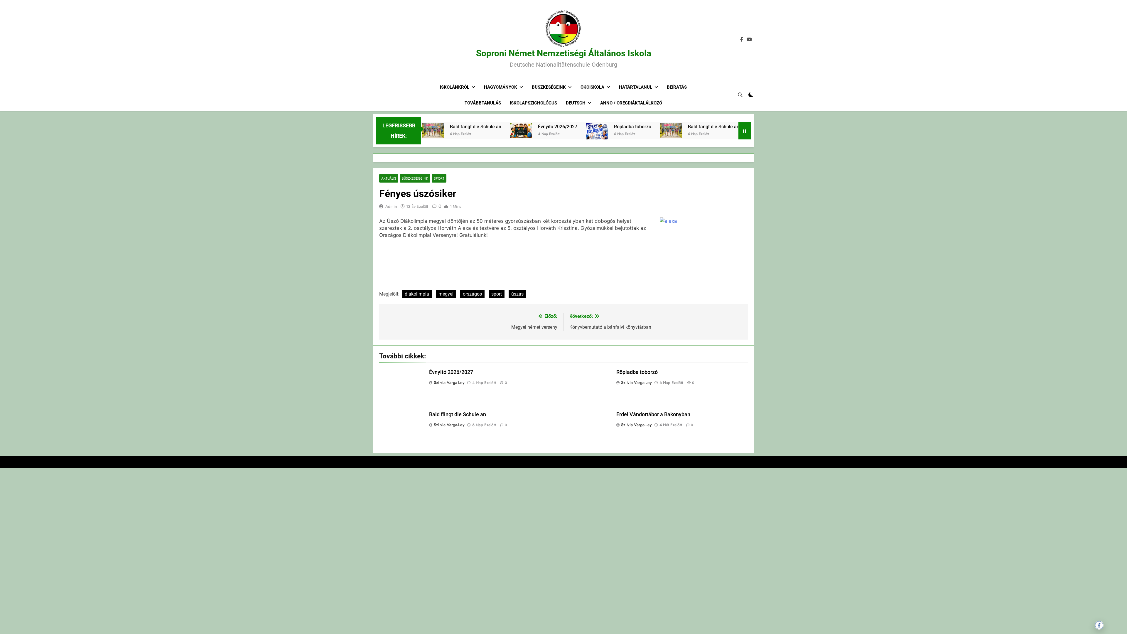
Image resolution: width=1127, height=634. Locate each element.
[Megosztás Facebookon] (1099, 625)
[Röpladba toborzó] (579, 138)
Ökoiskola (592, 87)
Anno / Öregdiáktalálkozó (631, 103)
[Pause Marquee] (744, 130)
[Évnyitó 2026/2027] (503, 130)
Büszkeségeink (549, 87)
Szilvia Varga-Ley (449, 382)
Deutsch (576, 103)
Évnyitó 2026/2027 (539, 126)
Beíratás (677, 87)
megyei (445, 294)
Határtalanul (635, 87)
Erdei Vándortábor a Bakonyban (653, 414)
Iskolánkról (454, 87)
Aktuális (388, 178)
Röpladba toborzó (614, 126)
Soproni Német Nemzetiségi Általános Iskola (563, 53)
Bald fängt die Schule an (457, 126)
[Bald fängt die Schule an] (653, 130)
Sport (439, 178)
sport (496, 294)
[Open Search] (740, 94)
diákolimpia (417, 294)
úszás (517, 294)
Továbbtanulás (483, 103)
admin (391, 206)
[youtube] (749, 39)
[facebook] (741, 39)
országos (472, 294)
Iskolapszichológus (533, 103)
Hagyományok (500, 87)
